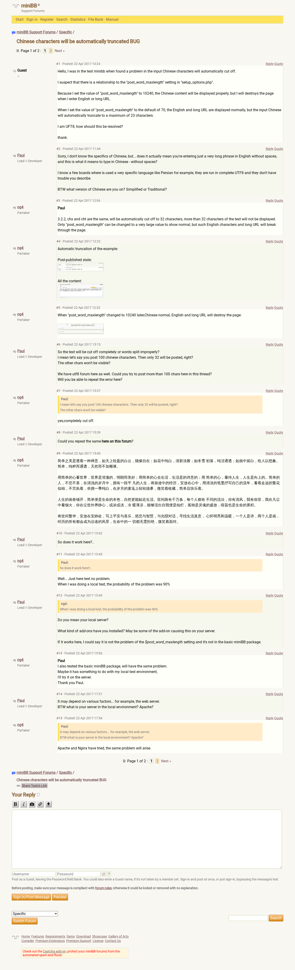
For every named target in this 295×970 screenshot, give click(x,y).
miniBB (29, 6)
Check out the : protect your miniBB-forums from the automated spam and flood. (71, 953)
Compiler (27, 941)
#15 (59, 718)
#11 (59, 554)
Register (46, 19)
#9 (58, 453)
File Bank (95, 19)
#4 (58, 241)
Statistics (78, 19)
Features (37, 936)
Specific (65, 32)
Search (62, 19)
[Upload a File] (48, 804)
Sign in (32, 19)
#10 (59, 533)
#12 (59, 595)
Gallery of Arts (118, 936)
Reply (270, 64)
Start (20, 19)
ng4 (20, 207)
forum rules (103, 888)
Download (83, 936)
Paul (21, 155)
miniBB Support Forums (36, 32)
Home (25, 936)
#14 (59, 694)
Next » (60, 51)
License (98, 941)
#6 (58, 344)
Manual (112, 19)
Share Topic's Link (34, 785)
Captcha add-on (54, 951)
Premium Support (78, 941)
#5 (58, 307)
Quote (278, 64)
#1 (58, 64)
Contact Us (113, 941)
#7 (58, 391)
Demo (71, 936)
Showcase (99, 936)
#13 (59, 653)
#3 (58, 200)
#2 (58, 149)
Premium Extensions (50, 941)
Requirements (55, 936)
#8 (58, 432)
